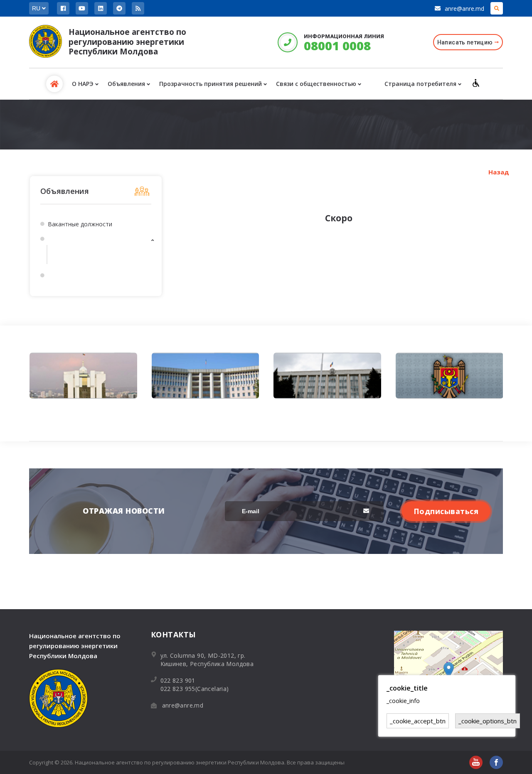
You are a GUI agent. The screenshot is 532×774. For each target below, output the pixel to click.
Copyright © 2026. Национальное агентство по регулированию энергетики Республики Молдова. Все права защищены (187, 762)
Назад (498, 172)
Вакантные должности (80, 224)
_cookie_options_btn (487, 721)
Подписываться (446, 511)
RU (37, 8)
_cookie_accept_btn (418, 721)
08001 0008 (337, 45)
